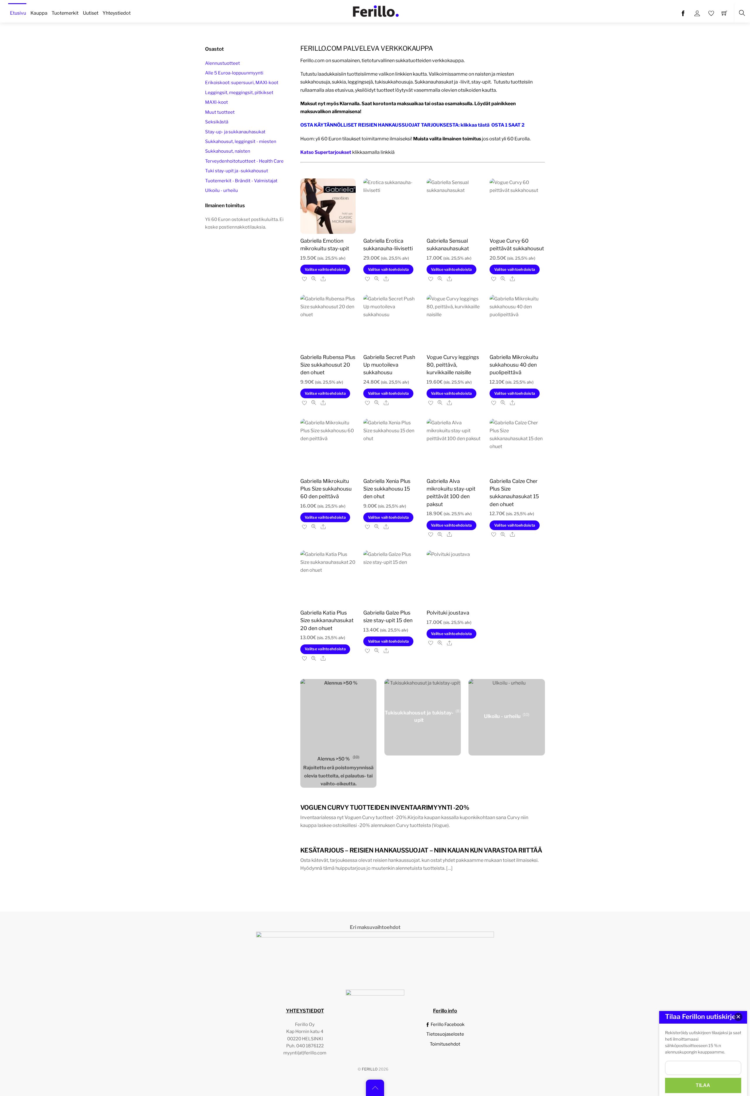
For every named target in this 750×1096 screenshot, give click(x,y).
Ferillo (370, 1069)
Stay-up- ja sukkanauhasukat (235, 132)
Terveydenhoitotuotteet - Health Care (244, 161)
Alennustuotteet (222, 63)
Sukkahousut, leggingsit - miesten (240, 141)
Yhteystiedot (117, 13)
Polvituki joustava (448, 613)
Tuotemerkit (65, 13)
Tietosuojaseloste (445, 1034)
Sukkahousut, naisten (227, 151)
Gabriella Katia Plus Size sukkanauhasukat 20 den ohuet (327, 620)
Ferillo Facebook (447, 1024)
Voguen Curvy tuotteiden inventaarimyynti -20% (384, 807)
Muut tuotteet (220, 112)
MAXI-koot (216, 102)
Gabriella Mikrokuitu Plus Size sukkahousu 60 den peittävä (326, 489)
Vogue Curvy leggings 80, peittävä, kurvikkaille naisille (453, 365)
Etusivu (18, 13)
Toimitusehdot (445, 1044)
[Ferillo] (375, 10)
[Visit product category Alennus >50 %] (338, 717)
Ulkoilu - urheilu (221, 190)
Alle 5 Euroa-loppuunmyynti (234, 73)
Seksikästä (216, 122)
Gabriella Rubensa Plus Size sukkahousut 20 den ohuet (327, 365)
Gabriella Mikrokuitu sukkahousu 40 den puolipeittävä (514, 365)
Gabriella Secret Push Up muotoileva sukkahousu (389, 365)
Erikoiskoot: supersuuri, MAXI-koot (241, 82)
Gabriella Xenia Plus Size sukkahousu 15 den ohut (386, 489)
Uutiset (90, 13)
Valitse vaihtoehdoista (325, 269)
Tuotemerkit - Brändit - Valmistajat (241, 180)
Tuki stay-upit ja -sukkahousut (236, 170)
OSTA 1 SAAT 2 (507, 125)
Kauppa (38, 13)
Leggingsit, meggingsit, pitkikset (239, 92)
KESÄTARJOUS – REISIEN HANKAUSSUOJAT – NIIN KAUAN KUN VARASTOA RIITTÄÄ (421, 850)
